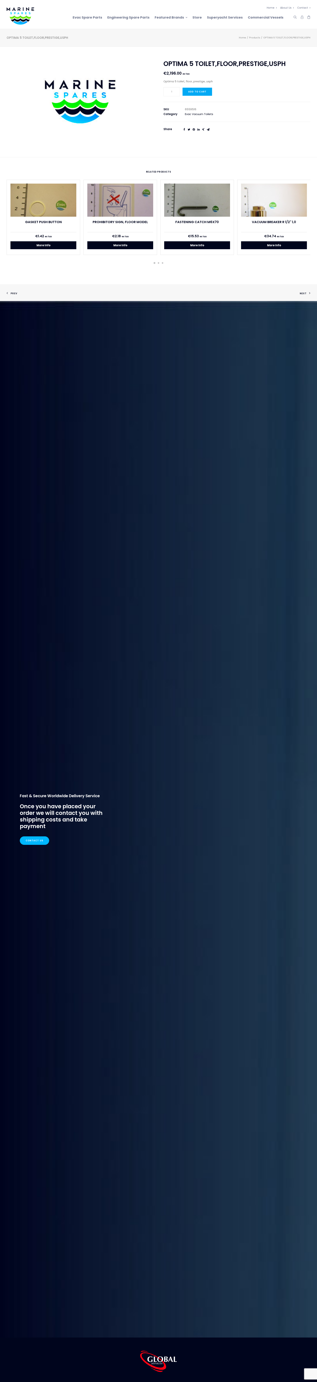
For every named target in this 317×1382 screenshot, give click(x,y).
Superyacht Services (225, 17)
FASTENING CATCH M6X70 (197, 222)
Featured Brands (169, 17)
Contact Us (34, 840)
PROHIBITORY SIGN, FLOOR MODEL (120, 222)
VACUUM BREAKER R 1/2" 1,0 (274, 222)
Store (197, 17)
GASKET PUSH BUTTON (43, 222)
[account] (301, 16)
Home (270, 8)
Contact (302, 8)
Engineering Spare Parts (128, 17)
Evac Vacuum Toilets (199, 114)
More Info (43, 245)
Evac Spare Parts (87, 17)
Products (254, 37)
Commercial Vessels (265, 17)
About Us (286, 8)
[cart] (307, 16)
